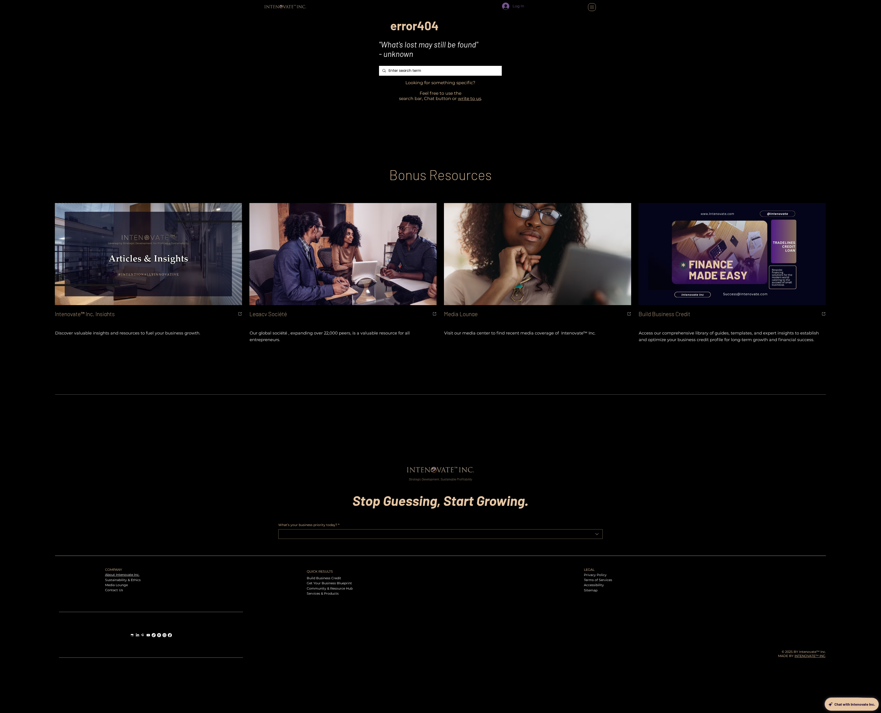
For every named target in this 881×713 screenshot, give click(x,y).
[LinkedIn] (816, 569)
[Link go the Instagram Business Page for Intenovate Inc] (164, 635)
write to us (469, 98)
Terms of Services (598, 580)
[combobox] (440, 534)
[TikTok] (823, 569)
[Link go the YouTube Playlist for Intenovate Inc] (148, 635)
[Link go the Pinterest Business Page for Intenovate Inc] (159, 635)
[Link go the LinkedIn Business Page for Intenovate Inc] (137, 635)
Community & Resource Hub (330, 588)
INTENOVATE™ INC (810, 656)
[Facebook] (801, 569)
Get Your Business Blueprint (329, 583)
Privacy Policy (595, 575)
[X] (808, 569)
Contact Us (114, 590)
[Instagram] (794, 569)
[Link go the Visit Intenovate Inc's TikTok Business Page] (154, 635)
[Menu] (592, 7)
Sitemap (590, 590)
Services (313, 593)
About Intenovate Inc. (122, 575)
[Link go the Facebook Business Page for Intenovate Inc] (170, 635)
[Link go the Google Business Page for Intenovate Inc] (132, 635)
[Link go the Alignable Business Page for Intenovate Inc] (143, 635)
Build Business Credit (324, 578)
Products (331, 593)
